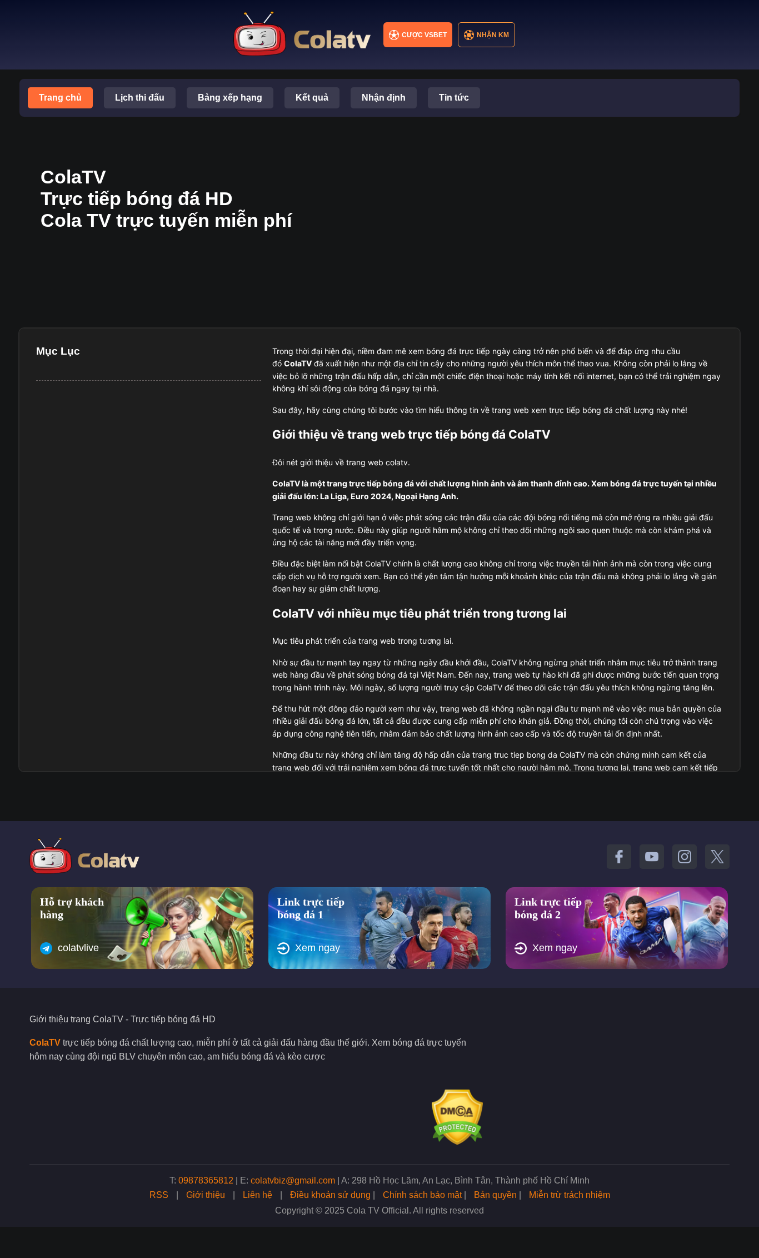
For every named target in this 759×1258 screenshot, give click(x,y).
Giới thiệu (205, 1195)
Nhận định (384, 97)
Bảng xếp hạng (230, 97)
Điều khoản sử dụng (330, 1195)
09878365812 (205, 1180)
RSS (158, 1195)
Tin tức (454, 97)
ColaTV (45, 1042)
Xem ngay (317, 947)
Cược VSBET (424, 35)
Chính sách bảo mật (422, 1195)
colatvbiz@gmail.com (293, 1180)
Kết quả (312, 97)
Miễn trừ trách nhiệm (569, 1195)
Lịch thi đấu (139, 97)
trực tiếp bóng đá (381, 483)
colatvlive (78, 947)
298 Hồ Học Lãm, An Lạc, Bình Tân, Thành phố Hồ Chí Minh (471, 1180)
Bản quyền (495, 1195)
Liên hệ (257, 1195)
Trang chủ (60, 97)
